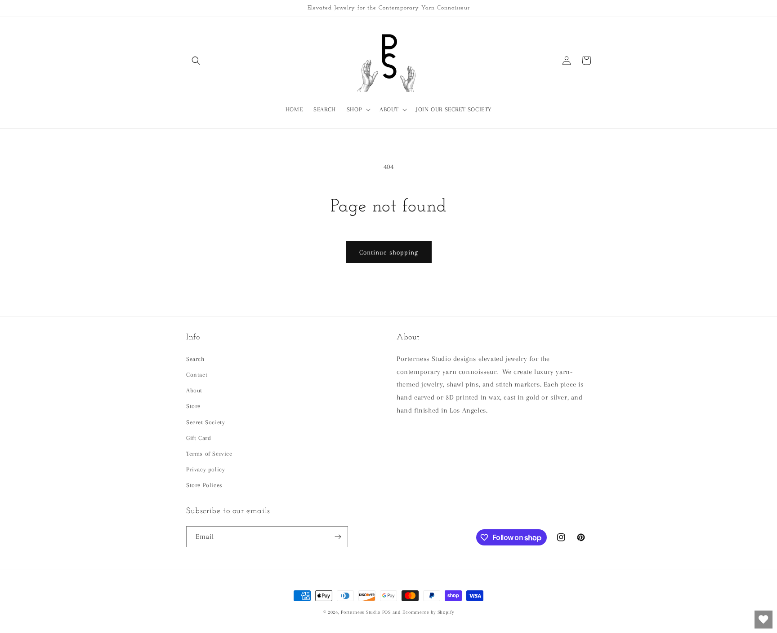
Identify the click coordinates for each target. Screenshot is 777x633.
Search (195, 359)
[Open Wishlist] (764, 620)
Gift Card (198, 438)
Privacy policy (205, 469)
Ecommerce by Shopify (428, 612)
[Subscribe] (338, 536)
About (194, 390)
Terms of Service (209, 453)
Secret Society (205, 422)
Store (193, 406)
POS (386, 612)
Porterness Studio (360, 612)
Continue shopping (388, 252)
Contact (196, 374)
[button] (196, 60)
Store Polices (204, 485)
